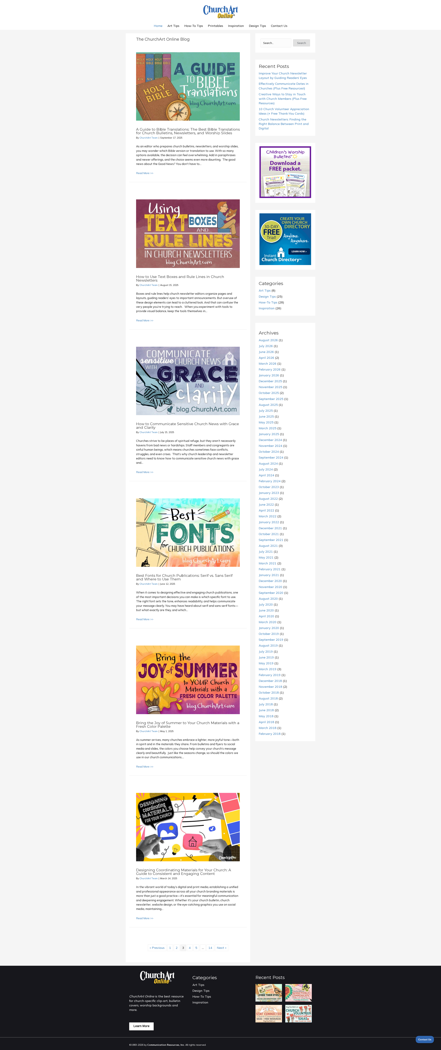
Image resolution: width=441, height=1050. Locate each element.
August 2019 (268, 645)
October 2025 (269, 393)
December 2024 (270, 440)
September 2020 (271, 593)
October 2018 (269, 692)
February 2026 (270, 369)
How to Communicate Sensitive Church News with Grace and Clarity (187, 426)
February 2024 (270, 481)
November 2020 (270, 587)
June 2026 (266, 352)
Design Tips (257, 26)
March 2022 (267, 516)
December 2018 (270, 681)
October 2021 (269, 534)
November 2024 (270, 446)
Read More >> (144, 173)
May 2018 (266, 716)
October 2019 (269, 634)
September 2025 (271, 399)
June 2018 (266, 710)
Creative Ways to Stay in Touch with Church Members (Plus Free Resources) (283, 98)
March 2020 (267, 622)
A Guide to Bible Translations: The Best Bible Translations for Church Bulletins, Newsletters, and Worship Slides (188, 131)
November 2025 (270, 387)
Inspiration (236, 26)
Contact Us (279, 26)
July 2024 (266, 469)
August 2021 (268, 546)
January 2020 (269, 628)
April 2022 (266, 510)
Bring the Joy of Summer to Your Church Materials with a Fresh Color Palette (187, 725)
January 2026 (269, 375)
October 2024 (269, 452)
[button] (301, 43)
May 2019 (266, 663)
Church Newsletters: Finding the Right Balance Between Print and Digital (284, 123)
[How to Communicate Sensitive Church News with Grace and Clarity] (188, 381)
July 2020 (266, 604)
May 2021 (266, 557)
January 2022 (269, 522)
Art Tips (173, 26)
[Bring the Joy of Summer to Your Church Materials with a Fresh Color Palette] (188, 680)
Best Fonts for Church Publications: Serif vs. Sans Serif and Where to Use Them (184, 577)
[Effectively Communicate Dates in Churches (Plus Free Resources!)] (298, 993)
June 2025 (266, 416)
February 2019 (270, 675)
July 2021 (266, 552)
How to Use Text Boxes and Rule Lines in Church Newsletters (180, 278)
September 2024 (271, 457)
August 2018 (268, 698)
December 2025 (270, 381)
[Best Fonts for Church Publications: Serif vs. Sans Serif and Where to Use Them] (188, 532)
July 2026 (266, 346)
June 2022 (266, 504)
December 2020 (270, 581)
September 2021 (271, 540)
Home (158, 26)
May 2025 (266, 422)
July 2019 (266, 651)
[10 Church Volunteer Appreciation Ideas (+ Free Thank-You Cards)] (298, 1013)
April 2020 (266, 616)
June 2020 (266, 610)
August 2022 (268, 499)
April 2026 (266, 358)
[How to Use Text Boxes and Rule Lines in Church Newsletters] (188, 233)
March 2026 (267, 364)
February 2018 (270, 734)
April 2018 (266, 722)
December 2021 (270, 528)
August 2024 (268, 463)
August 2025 (268, 405)
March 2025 (267, 428)
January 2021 (269, 575)
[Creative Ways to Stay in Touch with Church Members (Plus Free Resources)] (268, 1013)
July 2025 (266, 411)
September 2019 (271, 640)
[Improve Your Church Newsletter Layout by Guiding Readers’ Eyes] (268, 993)
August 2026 (268, 340)
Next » (221, 948)
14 (210, 948)
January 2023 (269, 493)
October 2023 (269, 487)
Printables (215, 26)
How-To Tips (193, 26)
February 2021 (270, 569)
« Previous (157, 948)
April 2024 (266, 475)
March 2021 (267, 563)
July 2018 (266, 704)
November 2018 (270, 687)
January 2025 (269, 434)
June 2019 (266, 657)
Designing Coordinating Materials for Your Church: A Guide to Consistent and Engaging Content (183, 872)
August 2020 (268, 599)
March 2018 (267, 728)
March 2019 (267, 669)
